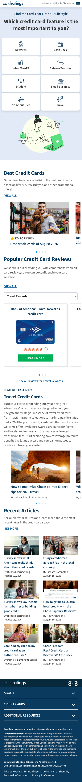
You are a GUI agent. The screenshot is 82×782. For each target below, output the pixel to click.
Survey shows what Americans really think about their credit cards (19, 562)
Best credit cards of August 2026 (34, 244)
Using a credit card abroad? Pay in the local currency (58, 562)
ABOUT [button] (9, 693)
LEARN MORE (35, 358)
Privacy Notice (12, 772)
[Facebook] (70, 683)
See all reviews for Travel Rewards (41, 381)
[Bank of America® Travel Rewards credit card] (35, 331)
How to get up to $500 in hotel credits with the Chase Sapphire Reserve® (59, 606)
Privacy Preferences (43, 775)
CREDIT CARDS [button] (14, 704)
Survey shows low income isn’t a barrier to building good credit (20, 606)
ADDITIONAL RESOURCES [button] (22, 715)
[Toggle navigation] (78, 3)
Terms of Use (31, 772)
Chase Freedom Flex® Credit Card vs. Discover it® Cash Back (57, 650)
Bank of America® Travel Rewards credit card (35, 311)
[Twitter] (76, 683)
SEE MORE (11, 529)
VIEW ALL (10, 195)
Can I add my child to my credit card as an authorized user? (19, 650)
